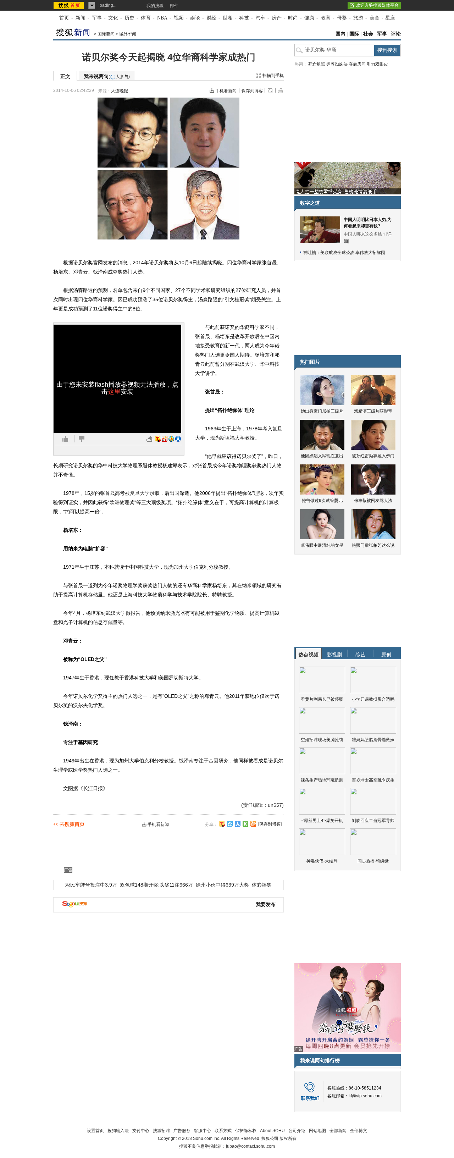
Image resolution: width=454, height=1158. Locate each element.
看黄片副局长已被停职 (322, 699)
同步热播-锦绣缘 (373, 861)
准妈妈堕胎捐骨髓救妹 (373, 739)
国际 (354, 34)
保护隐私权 (245, 1130)
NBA (162, 18)
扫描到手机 (273, 75)
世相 (228, 18)
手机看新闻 (226, 90)
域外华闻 (127, 34)
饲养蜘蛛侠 (337, 64)
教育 (326, 18)
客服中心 (202, 1130)
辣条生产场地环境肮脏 (322, 780)
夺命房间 (357, 64)
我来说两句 (107, 76)
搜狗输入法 (118, 1130)
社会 (368, 34)
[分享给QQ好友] (230, 824)
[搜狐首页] (69, 5)
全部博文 (358, 1130)
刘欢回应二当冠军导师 (373, 820)
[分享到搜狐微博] (222, 824)
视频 (179, 18)
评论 (396, 34)
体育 (146, 18)
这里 (114, 391)
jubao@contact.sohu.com (250, 1146)
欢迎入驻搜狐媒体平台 (377, 5)
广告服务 (181, 1130)
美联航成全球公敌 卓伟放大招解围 (352, 252)
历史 (129, 18)
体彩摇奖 (262, 885)
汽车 (260, 18)
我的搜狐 (155, 5)
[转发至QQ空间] (171, 439)
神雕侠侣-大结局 (322, 861)
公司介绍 (296, 1130)
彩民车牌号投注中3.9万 (91, 885)
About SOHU (272, 1130)
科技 (244, 18)
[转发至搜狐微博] (158, 439)
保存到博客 (252, 90)
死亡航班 (316, 64)
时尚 (293, 18)
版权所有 (288, 1138)
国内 (340, 34)
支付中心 (140, 1130)
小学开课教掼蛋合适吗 (373, 699)
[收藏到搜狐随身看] (245, 824)
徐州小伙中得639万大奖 (222, 885)
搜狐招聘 (161, 1130)
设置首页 (95, 1130)
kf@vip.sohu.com (365, 1095)
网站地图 (317, 1130)
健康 (309, 18)
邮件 (174, 5)
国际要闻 (106, 34)
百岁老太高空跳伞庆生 (373, 780)
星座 (390, 18)
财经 (211, 18)
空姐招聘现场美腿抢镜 (322, 739)
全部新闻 (338, 1130)
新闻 (80, 18)
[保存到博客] (270, 824)
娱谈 (195, 18)
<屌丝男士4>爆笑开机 (322, 820)
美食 (375, 18)
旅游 (358, 18)
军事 (97, 18)
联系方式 (223, 1130)
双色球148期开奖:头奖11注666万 (156, 885)
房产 (277, 18)
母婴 (342, 18)
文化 (113, 18)
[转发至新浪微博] (164, 439)
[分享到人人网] (237, 824)
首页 (64, 18)
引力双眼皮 (377, 64)
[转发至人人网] (178, 439)
